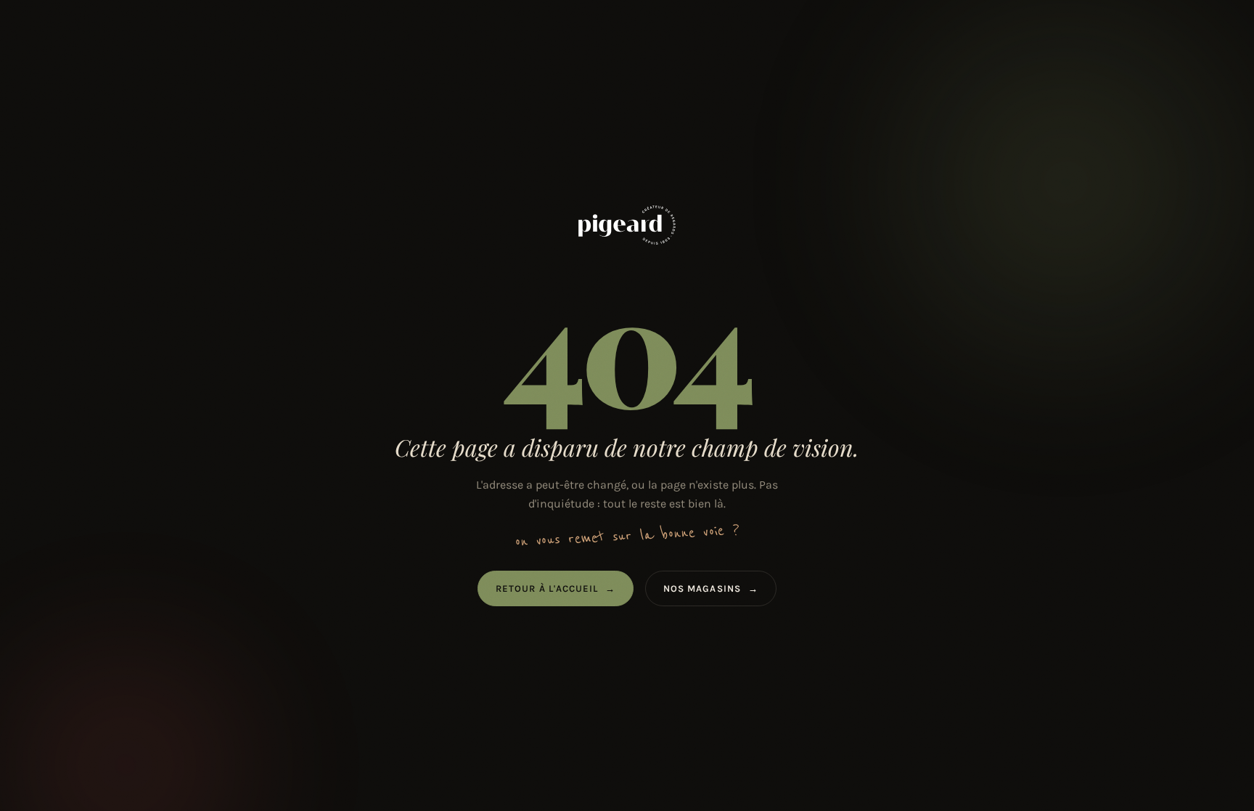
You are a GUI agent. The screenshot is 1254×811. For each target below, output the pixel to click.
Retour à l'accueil (555, 588)
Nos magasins (710, 588)
